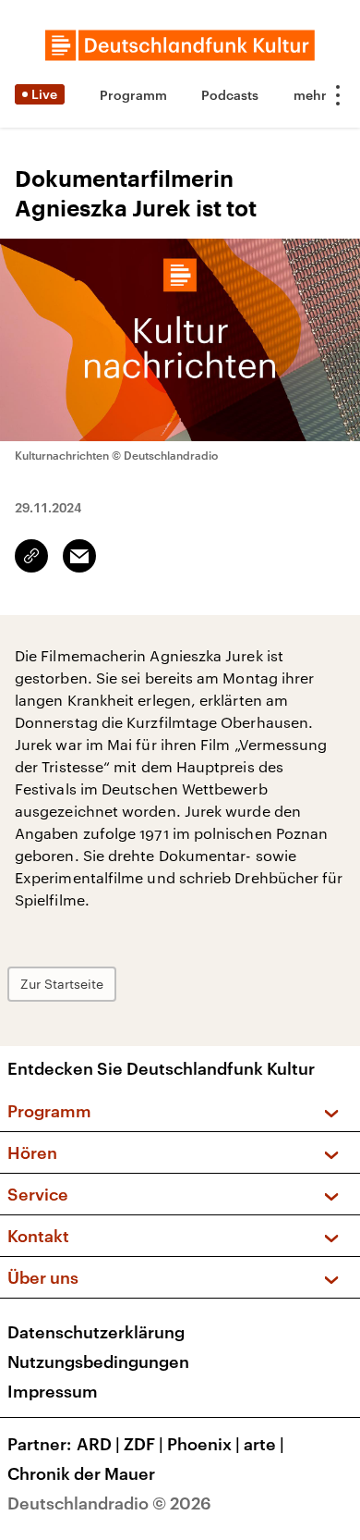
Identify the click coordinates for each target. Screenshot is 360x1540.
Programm (133, 95)
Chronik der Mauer (81, 1473)
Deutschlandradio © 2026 (109, 1503)
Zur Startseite (61, 984)
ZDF (143, 1444)
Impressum (52, 1391)
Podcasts (229, 95)
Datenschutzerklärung (96, 1332)
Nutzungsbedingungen (98, 1361)
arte (264, 1444)
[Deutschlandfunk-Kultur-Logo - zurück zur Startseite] (180, 45)
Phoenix (203, 1444)
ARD (98, 1444)
